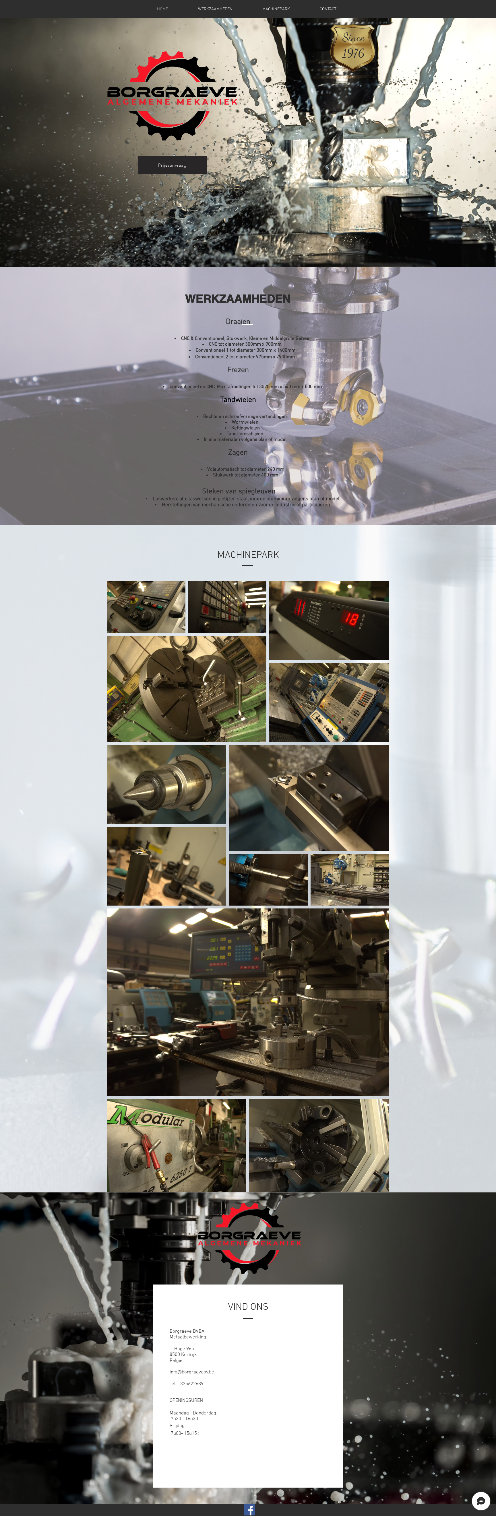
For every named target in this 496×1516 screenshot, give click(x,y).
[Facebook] (249, 1509)
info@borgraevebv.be (192, 1372)
